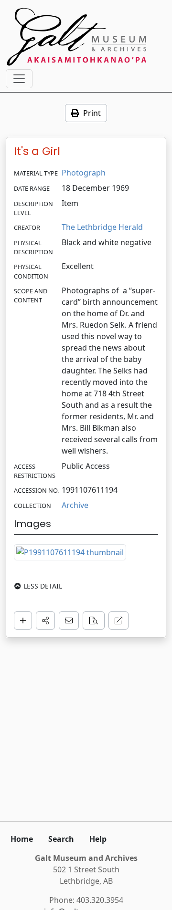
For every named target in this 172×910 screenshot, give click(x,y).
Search (61, 839)
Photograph (84, 172)
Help (98, 839)
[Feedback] (69, 620)
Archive (75, 505)
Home (22, 839)
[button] (45, 620)
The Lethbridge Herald (102, 227)
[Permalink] (118, 620)
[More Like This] (94, 620)
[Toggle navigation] (19, 78)
